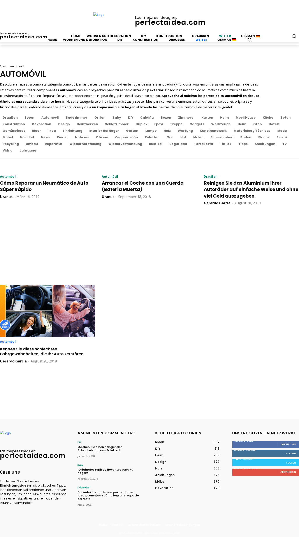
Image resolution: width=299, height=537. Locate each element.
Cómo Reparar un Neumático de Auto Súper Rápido (44, 186)
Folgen (291, 453)
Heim (80, 465)
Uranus (6, 196)
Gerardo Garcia (217, 203)
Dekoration (83, 487)
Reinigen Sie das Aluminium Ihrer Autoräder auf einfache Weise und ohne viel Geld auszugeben (251, 189)
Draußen (210, 176)
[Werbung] (149, 243)
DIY (79, 442)
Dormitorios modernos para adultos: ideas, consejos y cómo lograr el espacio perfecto (108, 495)
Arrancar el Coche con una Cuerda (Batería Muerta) (143, 186)
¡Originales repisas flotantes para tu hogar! (105, 471)
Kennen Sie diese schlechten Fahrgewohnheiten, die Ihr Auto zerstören (42, 351)
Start (3, 66)
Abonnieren (288, 472)
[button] (249, 39)
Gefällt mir (288, 444)
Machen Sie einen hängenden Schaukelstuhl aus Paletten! (100, 449)
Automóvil (8, 176)
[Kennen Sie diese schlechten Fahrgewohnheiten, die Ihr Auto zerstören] (47, 311)
